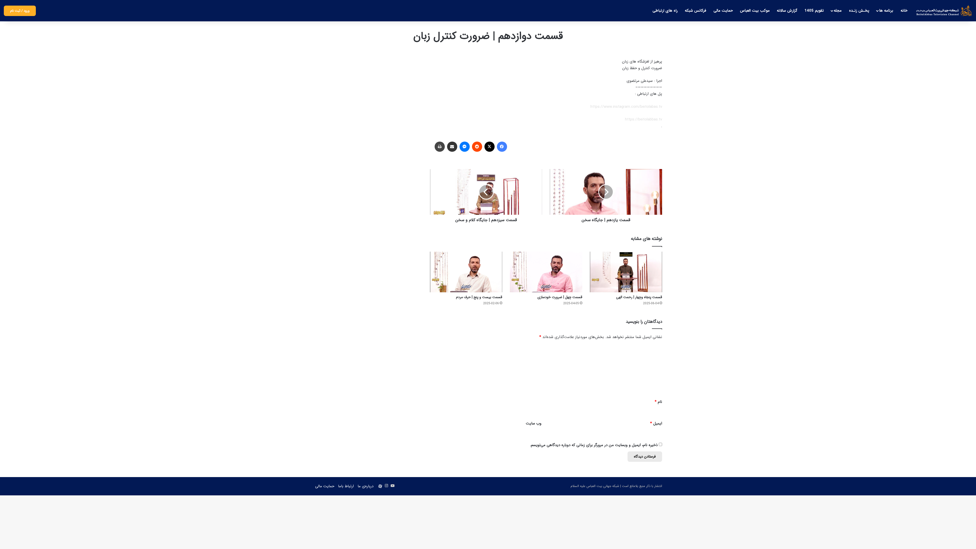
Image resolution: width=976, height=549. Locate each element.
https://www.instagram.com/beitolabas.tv (626, 107)
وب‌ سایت (533, 423)
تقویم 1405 (814, 11)
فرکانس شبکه (695, 11)
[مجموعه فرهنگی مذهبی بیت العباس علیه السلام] (944, 10)
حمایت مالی (723, 11)
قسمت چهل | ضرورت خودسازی (559, 297)
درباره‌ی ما (365, 486)
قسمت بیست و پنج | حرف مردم (479, 297)
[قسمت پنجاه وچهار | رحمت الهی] (626, 272)
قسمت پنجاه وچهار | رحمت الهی (639, 297)
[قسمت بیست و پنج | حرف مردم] (466, 272)
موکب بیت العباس (755, 11)
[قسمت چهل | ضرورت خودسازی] (546, 272)
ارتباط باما (346, 486)
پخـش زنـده (859, 11)
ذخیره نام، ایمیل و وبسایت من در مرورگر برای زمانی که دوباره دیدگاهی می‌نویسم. (594, 445)
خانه (904, 11)
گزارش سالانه (787, 11)
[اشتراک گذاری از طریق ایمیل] (452, 147)
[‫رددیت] (477, 147)
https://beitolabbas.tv (643, 119)
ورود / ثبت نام (19, 10)
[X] (489, 147)
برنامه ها (886, 11)
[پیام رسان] (465, 147)
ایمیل (656, 423)
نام (658, 402)
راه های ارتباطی (665, 11)
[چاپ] (440, 147)
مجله (838, 11)
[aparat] (380, 486)
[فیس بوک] (502, 147)
